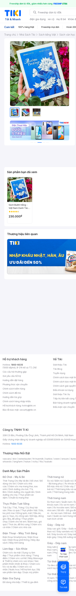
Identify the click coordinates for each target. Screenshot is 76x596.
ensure (65, 458)
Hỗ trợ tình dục (28, 569)
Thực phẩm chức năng (19, 555)
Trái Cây (7, 507)
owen (57, 458)
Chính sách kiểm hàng (14, 388)
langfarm (18, 461)
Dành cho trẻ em (17, 521)
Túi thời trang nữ (57, 561)
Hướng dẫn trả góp (12, 397)
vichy (35, 461)
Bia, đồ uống (14, 518)
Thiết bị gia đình (30, 582)
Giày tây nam (69, 547)
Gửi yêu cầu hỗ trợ (12, 376)
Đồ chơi (34, 480)
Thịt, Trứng (18, 507)
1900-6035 (17, 364)
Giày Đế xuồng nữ (67, 537)
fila (41, 461)
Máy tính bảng (16, 542)
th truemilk (38, 458)
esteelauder (24, 458)
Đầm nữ (59, 480)
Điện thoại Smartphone (14, 537)
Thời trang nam (56, 498)
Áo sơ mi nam (67, 504)
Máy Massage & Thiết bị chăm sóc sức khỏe (23, 559)
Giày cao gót (53, 528)
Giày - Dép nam (56, 543)
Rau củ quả (13, 510)
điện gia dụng (38, 19)
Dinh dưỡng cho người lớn (21, 492)
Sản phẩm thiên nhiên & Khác (21, 562)
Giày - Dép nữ (55, 524)
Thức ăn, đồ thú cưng (19, 524)
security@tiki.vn (28, 409)
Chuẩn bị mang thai (19, 497)
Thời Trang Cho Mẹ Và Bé (16, 480)
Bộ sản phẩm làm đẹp (21, 571)
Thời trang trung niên (63, 492)
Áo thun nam (53, 502)
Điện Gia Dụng (11, 578)
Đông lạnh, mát (24, 513)
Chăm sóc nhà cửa (21, 527)
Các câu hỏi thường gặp (15, 371)
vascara (7, 458)
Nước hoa (14, 569)
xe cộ (51, 19)
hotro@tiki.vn (29, 405)
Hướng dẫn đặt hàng (13, 380)
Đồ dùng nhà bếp (11, 582)
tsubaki (48, 461)
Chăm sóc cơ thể (18, 558)
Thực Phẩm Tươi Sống (16, 503)
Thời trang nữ (55, 476)
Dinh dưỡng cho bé (18, 489)
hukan (27, 461)
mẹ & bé (61, 19)
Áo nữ (50, 480)
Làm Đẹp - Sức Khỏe (15, 548)
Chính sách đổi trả (12, 393)
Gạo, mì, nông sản (19, 516)
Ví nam (50, 578)
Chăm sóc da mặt (12, 552)
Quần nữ (68, 480)
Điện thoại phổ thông (19, 540)
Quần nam (67, 502)
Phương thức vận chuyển (15, 384)
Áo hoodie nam (61, 507)
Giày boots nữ (59, 534)
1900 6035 (16, 443)
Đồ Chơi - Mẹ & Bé (14, 476)
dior (15, 458)
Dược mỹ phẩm (31, 572)
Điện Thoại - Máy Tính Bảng (20, 533)
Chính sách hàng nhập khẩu (17, 401)
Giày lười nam (54, 547)
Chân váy (69, 486)
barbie (48, 458)
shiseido (7, 461)
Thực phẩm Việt (29, 510)
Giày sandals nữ (65, 531)
